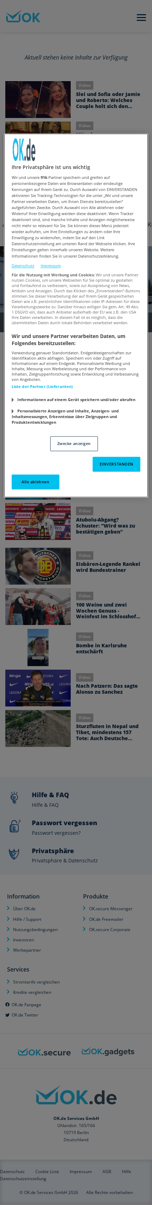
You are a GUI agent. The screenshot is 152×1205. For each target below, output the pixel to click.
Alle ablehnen (35, 481)
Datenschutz (23, 265)
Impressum (51, 265)
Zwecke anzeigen (74, 443)
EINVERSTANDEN (117, 464)
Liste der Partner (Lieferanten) (42, 386)
